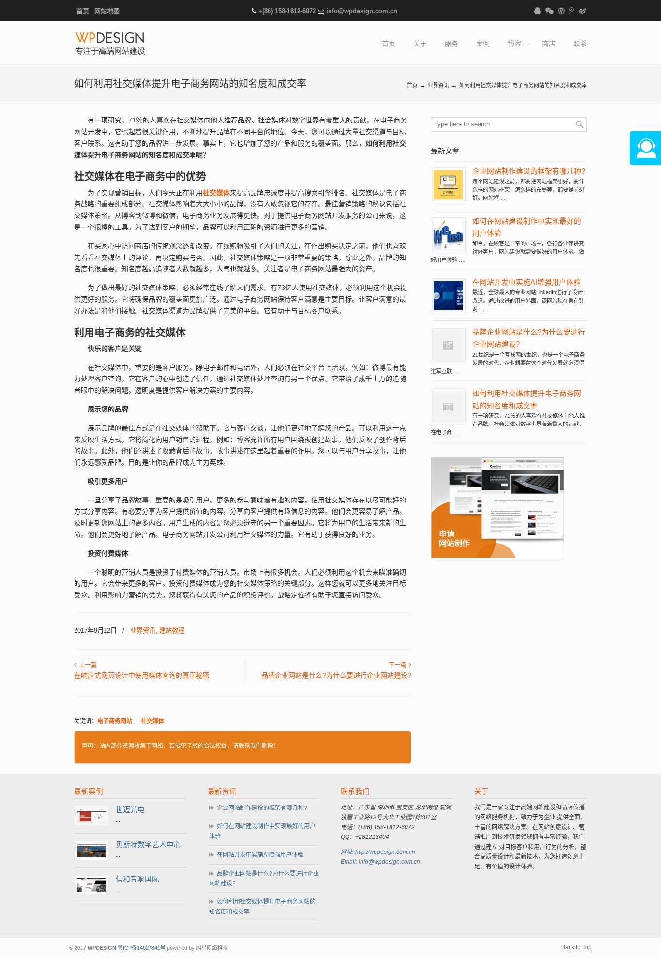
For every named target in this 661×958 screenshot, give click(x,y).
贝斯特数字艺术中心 (148, 845)
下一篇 (399, 665)
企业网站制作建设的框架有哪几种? (528, 171)
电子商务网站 (114, 721)
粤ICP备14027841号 (141, 948)
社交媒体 (152, 721)
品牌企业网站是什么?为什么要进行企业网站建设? (336, 675)
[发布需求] (497, 556)
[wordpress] (561, 11)
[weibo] (582, 11)
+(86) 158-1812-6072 (287, 11)
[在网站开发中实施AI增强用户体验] (448, 308)
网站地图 (107, 11)
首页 (82, 11)
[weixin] (549, 11)
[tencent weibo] (572, 11)
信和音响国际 (137, 879)
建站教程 (171, 630)
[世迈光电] (91, 821)
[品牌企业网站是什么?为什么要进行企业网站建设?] (448, 358)
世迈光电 (130, 810)
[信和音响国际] (91, 890)
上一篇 (86, 665)
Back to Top (576, 947)
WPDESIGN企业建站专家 (110, 44)
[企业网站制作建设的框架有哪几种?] (448, 197)
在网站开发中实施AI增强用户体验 (526, 282)
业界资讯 (438, 85)
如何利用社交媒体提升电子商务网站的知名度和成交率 (262, 906)
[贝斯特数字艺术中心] (91, 855)
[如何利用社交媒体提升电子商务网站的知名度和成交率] (448, 420)
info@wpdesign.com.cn (361, 11)
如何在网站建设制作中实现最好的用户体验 (262, 831)
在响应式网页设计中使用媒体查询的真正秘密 (142, 675)
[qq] (537, 11)
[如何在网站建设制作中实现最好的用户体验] (448, 247)
